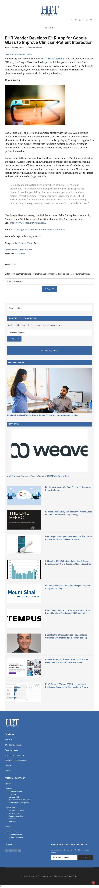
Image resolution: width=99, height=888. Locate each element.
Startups (8, 826)
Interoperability (14, 797)
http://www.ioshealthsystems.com (27, 222)
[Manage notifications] (93, 883)
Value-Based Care (11, 832)
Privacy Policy (72, 876)
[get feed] (73, 20)
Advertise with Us (11, 750)
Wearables (12, 821)
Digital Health (10, 808)
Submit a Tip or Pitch (50, 350)
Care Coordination (15, 791)
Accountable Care (15, 834)
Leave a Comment (35, 48)
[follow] (77, 20)
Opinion (8, 783)
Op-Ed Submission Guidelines (16, 760)
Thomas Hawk (25, 243)
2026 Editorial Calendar (13, 745)
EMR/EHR (12, 794)
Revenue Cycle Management (19, 802)
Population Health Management (20, 800)
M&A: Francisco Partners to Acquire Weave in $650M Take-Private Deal (38, 476)
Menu (51, 28)
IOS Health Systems (53, 58)
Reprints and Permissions (14, 755)
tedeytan (31, 236)
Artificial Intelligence (16, 810)
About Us (8, 739)
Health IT (8, 789)
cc (41, 236)
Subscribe (8, 770)
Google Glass (20, 253)
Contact (8, 765)
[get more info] (92, 20)
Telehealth (12, 819)
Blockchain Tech (15, 813)
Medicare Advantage (16, 837)
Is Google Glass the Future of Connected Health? (40, 229)
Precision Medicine (16, 816)
